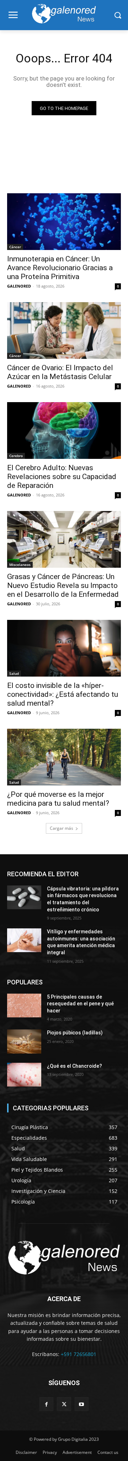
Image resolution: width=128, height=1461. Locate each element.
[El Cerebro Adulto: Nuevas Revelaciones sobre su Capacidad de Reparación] (64, 430)
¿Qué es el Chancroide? (74, 1066)
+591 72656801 (78, 1354)
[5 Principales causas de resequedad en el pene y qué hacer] (24, 1005)
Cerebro (16, 455)
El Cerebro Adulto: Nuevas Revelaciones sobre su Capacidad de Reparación (61, 476)
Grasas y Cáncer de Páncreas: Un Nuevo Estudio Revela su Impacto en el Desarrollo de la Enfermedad (63, 585)
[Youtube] (82, 1404)
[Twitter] (64, 1404)
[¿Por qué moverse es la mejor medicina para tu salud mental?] (64, 757)
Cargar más (61, 828)
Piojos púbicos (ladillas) (75, 1032)
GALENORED (19, 286)
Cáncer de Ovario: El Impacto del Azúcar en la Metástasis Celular (60, 372)
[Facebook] (46, 1404)
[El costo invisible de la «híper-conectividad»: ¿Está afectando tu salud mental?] (64, 648)
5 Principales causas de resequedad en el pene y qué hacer (80, 1003)
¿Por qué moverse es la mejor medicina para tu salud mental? (58, 798)
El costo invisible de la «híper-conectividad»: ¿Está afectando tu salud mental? (62, 694)
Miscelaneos (20, 564)
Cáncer (15, 246)
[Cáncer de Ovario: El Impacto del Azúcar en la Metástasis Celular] (64, 330)
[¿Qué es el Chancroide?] (24, 1075)
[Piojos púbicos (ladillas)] (24, 1041)
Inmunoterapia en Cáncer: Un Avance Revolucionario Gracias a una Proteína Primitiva (60, 268)
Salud (14, 673)
